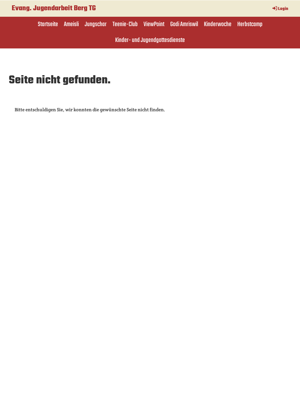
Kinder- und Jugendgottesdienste (150, 40)
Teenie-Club (125, 24)
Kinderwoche (217, 24)
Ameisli (71, 24)
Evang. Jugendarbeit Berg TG (54, 8)
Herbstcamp (249, 24)
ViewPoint (154, 24)
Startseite (48, 24)
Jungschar (96, 24)
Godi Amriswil (184, 24)
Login (283, 9)
